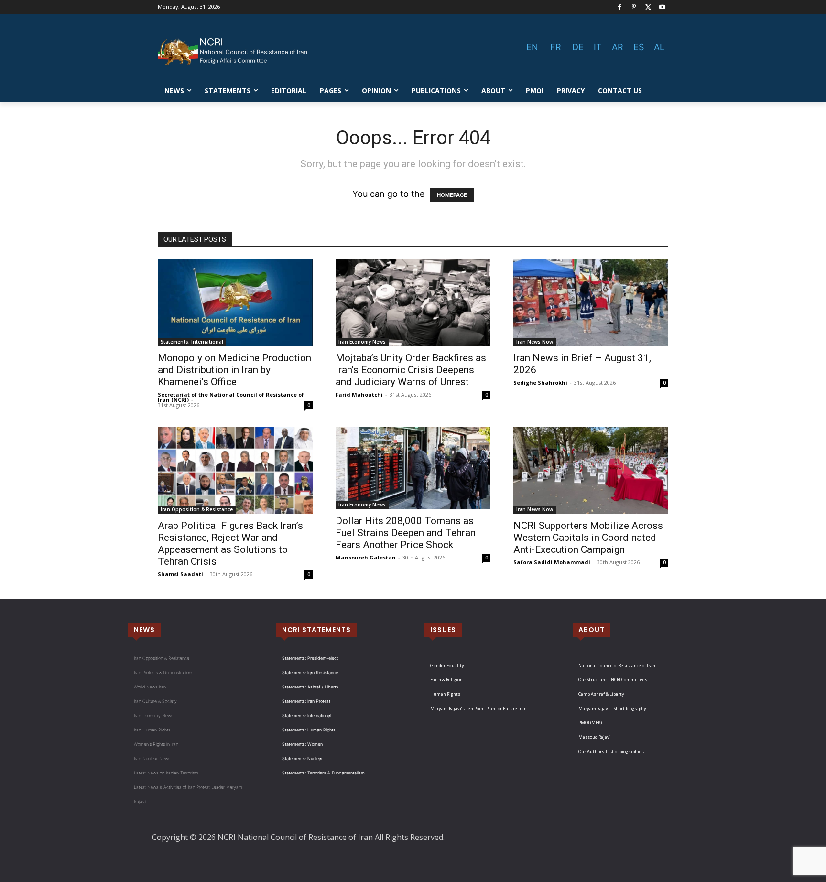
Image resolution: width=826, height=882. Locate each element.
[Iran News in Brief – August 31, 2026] (590, 302)
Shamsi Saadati (180, 574)
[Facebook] (620, 7)
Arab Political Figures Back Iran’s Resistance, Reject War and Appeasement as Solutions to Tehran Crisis (230, 543)
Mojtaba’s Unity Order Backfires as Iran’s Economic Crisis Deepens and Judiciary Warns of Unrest (411, 369)
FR (555, 47)
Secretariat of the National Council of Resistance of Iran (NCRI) (231, 397)
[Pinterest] (634, 7)
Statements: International (192, 341)
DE (578, 47)
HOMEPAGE (452, 195)
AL (659, 47)
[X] (648, 7)
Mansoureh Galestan (366, 557)
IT (598, 47)
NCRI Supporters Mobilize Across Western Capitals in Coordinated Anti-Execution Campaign (588, 537)
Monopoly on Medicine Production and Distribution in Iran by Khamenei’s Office (234, 369)
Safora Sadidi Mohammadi (551, 562)
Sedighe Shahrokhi (540, 382)
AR (617, 47)
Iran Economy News (362, 341)
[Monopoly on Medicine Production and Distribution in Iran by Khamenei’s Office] (235, 302)
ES (638, 47)
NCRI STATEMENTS (316, 630)
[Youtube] (662, 7)
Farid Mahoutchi (359, 394)
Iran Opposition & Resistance (197, 509)
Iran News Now (534, 341)
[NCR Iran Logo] (234, 51)
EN (532, 47)
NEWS (144, 630)
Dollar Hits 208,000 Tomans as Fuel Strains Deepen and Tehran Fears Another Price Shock (406, 532)
